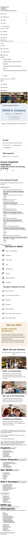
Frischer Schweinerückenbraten (14, 228)
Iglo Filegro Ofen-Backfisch (12, 220)
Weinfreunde (5, 499)
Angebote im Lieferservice (8, 451)
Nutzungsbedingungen (7, 516)
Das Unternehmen (7, 474)
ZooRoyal (5, 500)
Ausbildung (5, 476)
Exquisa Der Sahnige (10, 202)
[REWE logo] (3, 57)
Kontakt (4, 478)
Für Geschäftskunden (7, 467)
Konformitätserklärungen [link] (8, 520)
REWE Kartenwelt (7, 498)
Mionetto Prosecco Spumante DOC (15, 237)
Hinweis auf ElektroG (7, 519)
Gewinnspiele (6, 455)
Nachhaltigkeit (6, 472)
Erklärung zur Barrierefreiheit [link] (9, 522)
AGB (4, 512)
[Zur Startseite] (5, 2)
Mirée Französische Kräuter (12, 212)
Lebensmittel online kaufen (8, 462)
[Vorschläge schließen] (2, 81)
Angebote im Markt (7, 450)
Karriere (5, 475)
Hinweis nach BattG (7, 518)
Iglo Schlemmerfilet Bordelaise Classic (13, 192)
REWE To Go (6, 497)
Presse (4, 477)
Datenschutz (5, 513)
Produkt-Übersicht (7, 465)
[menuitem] (14, 13)
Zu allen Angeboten (7, 245)
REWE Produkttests (7, 456)
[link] (15, 60)
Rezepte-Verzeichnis (7, 486)
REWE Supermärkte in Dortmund (10, 105)
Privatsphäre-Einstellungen (8, 517)
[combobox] (7, 79)
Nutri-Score (5, 490)
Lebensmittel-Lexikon (7, 485)
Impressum (5, 514)
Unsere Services (6, 454)
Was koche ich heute (7, 489)
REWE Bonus (6, 453)
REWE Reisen (6, 496)
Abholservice (6, 464)
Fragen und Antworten (7, 484)
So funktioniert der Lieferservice (9, 463)
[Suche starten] (14, 79)
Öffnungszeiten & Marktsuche (9, 488)
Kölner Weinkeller (7, 501)
